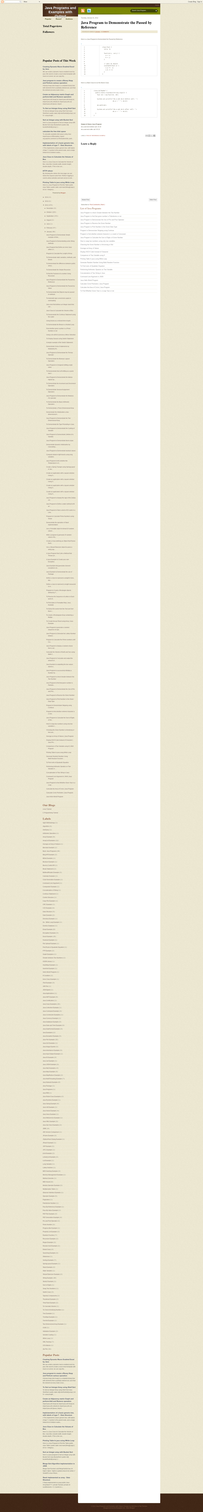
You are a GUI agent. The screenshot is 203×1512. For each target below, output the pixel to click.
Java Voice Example (49, 1114)
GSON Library (47, 961)
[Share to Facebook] (154, 135)
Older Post (153, 200)
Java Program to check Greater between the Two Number (99, 213)
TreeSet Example (48, 1320)
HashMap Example (49, 965)
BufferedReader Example (51, 872)
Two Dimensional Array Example (53, 1324)
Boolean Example (49, 862)
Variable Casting (48, 1335)
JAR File (46, 986)
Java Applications (48, 993)
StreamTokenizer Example (51, 1274)
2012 (47, 205)
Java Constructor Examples (52, 1015)
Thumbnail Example (49, 1299)
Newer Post (85, 200)
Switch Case (47, 1292)
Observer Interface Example (52, 1192)
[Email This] (146, 135)
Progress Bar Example (50, 1228)
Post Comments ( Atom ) (97, 204)
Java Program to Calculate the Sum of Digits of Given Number (101, 237)
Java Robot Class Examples (52, 1096)
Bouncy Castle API (49, 865)
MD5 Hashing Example (50, 1171)
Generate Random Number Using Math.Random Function (99, 262)
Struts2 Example (48, 1281)
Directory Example (49, 919)
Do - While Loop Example (51, 922)
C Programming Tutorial (50, 813)
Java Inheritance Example (51, 1050)
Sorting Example (48, 1260)
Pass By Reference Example (95, 135)
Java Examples (48, 1032)
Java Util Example (49, 1107)
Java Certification (48, 1000)
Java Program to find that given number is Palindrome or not (100, 216)
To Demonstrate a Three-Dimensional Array (60, 408)
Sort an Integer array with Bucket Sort (58, 120)
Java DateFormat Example (51, 1029)
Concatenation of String (50, 890)
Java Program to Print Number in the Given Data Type (98, 227)
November (50, 208)
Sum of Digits (47, 1285)
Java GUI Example (49, 1043)
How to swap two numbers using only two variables (97, 241)
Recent (58, 19)
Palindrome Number (49, 1203)
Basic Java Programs (50, 851)
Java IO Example (48, 1057)
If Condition (46, 975)
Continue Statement (49, 894)
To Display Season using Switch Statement (60, 338)
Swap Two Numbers (49, 1288)
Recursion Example (49, 1239)
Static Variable (47, 1271)
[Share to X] (152, 135)
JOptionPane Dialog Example (52, 1139)
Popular (48, 19)
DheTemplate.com (119, 1508)
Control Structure (48, 897)
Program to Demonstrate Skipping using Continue (97, 230)
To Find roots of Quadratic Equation (92, 266)
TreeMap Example (49, 1317)
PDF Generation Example (51, 1217)
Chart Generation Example (51, 879)
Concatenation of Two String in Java (92, 273)
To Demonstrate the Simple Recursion (58, 270)
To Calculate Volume (49, 1306)
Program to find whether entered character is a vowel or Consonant (103, 234)
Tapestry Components (50, 1296)
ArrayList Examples (49, 840)
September (50, 216)
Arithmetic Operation (49, 833)
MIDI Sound (47, 1182)
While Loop (46, 1338)
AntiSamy (46, 830)
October (49, 212)
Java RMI (46, 1093)
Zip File (45, 1349)
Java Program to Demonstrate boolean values (61, 451)
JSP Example (47, 1146)
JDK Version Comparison (51, 1132)
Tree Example (47, 1313)
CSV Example (47, 908)
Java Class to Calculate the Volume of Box (59, 310)
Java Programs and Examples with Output (60, 12)
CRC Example (47, 904)
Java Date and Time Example (52, 1025)
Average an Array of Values (89, 248)
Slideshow (46, 1256)
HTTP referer (48, 171)
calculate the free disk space (54, 131)
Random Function (49, 1235)
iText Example (47, 983)
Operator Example (49, 1196)
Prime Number (47, 1224)
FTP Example (47, 951)
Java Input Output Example (51, 1054)
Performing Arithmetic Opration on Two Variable (96, 269)
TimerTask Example (49, 1303)
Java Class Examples (50, 1004)
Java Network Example (50, 1082)
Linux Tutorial (47, 809)
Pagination (46, 1199)
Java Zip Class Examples (51, 1125)
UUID (45, 1327)
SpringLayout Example (50, 1264)
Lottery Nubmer (48, 1167)
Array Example (48, 837)
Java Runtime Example (50, 1100)
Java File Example (49, 1039)
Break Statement (48, 869)
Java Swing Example (50, 1104)
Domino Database (49, 926)
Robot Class (47, 1249)
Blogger (63, 193)
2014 (47, 197)
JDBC (45, 1128)
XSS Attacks (47, 1345)
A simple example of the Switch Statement (59, 342)
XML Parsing (47, 1342)
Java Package (47, 1086)
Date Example (47, 915)
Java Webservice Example (51, 1118)
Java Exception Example (51, 1036)
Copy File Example (49, 901)
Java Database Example (51, 1022)
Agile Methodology (49, 823)
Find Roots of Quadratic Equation (53, 947)
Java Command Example (51, 1011)
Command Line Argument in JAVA (91, 277)
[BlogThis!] (149, 135)
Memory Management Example (53, 1175)
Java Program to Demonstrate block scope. (60, 440)
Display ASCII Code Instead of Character (94, 252)
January (49, 232)
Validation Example (49, 1331)
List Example (47, 1160)
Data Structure (47, 911)
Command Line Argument (51, 883)
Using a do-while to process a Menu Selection (61, 335)
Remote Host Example (50, 1246)
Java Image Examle (49, 1047)
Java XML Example (49, 1121)
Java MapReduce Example (51, 1075)
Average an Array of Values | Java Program (60, 736)
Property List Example (50, 1231)
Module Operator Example (51, 1185)
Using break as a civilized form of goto (58, 321)
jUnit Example (47, 1153)
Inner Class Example (49, 979)
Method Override (48, 1178)
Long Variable (47, 1164)
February (50, 228)
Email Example (48, 929)
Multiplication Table (49, 1189)
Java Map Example (49, 1071)
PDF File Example (49, 1214)
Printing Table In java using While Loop (93, 259)
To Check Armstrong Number (52, 1310)
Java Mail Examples (49, 1068)
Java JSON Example (49, 1064)
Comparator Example (50, 887)
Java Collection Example (51, 1007)
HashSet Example (49, 968)
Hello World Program (50, 972)
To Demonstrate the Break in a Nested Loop (60, 324)
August (49, 220)
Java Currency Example (50, 1018)
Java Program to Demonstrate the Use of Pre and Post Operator (102, 220)
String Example (48, 1278)
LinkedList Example (49, 1157)
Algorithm (46, 826)
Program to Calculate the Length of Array (59, 253)
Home (157, 5)
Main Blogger (130, 1508)
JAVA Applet (47, 990)
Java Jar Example (49, 1061)
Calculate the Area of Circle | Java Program (95, 287)
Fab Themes (143, 1506)
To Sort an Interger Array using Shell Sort (59, 108)
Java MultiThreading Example (52, 1079)
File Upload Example (50, 943)
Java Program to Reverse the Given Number (95, 223)
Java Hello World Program (89, 280)
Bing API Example (49, 854)
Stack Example (48, 1267)
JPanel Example (48, 1143)
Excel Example (48, 936)
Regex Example (48, 1242)
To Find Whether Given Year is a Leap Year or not (97, 291)
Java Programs (48, 1089)
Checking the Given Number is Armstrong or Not (96, 244)
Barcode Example (49, 847)
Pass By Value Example (50, 1210)
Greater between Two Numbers (53, 958)
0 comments (105, 31)
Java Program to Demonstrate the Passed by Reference (116, 24)
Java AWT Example (49, 997)
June (48, 224)
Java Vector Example (50, 1111)
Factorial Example (49, 940)
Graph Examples (48, 954)
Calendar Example (49, 876)
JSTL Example (47, 1150)
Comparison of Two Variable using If (92, 255)
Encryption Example (49, 933)
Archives (69, 19)
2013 (47, 201)
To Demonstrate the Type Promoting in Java (60, 424)
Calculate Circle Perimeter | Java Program (94, 284)
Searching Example (49, 1253)
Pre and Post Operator (50, 1221)
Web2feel (134, 1506)
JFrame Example (48, 1135)
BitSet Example (48, 858)
